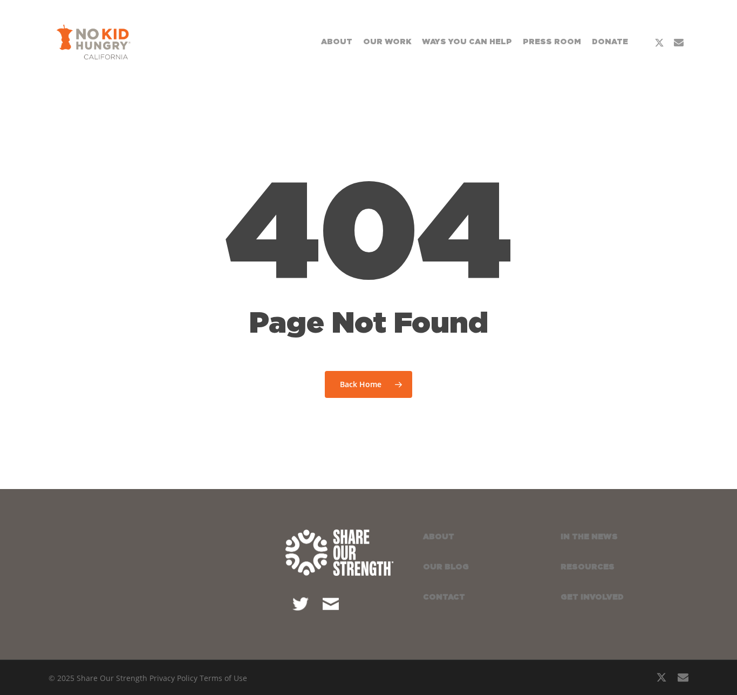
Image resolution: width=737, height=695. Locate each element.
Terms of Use (223, 678)
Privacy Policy (173, 678)
